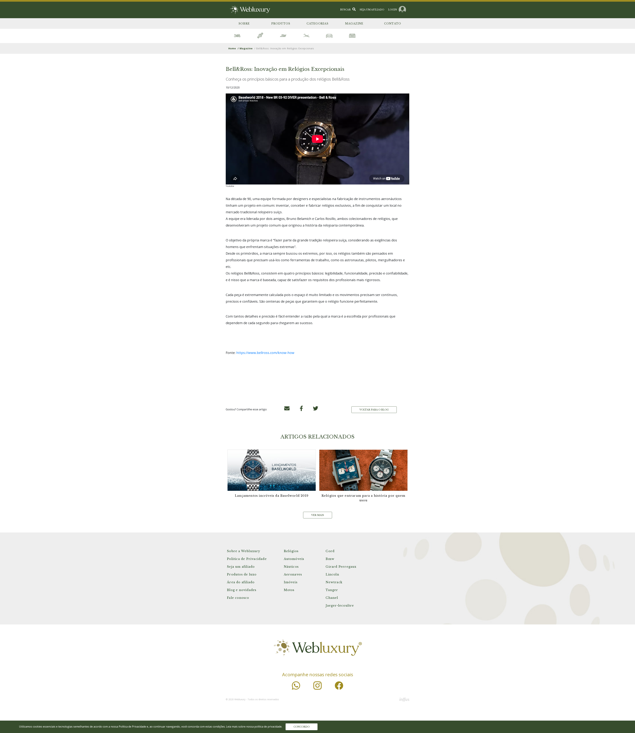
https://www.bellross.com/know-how (265, 352)
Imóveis (290, 582)
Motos (289, 590)
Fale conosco (238, 598)
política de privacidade (268, 726)
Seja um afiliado (241, 567)
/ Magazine (245, 48)
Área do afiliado (240, 582)
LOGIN (392, 9)
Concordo (302, 726)
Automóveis (294, 559)
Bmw (330, 559)
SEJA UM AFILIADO (372, 9)
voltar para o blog (374, 409)
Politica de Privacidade (247, 559)
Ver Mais (317, 515)
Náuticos (291, 567)
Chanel (332, 598)
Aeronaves (293, 574)
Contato (392, 23)
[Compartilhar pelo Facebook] (301, 409)
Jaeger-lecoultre (340, 605)
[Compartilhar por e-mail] (287, 409)
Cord (330, 551)
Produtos (280, 23)
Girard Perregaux (341, 567)
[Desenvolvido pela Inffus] (404, 699)
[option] (237, 35)
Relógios (291, 551)
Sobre (244, 23)
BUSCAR (345, 9)
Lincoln (332, 574)
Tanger (332, 590)
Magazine (354, 23)
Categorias (318, 23)
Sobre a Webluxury (243, 551)
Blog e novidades (241, 590)
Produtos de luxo (241, 574)
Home (232, 48)
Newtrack (334, 582)
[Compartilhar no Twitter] (315, 409)
